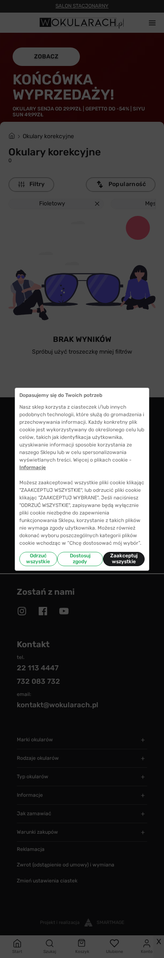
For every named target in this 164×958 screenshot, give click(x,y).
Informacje (32, 467)
